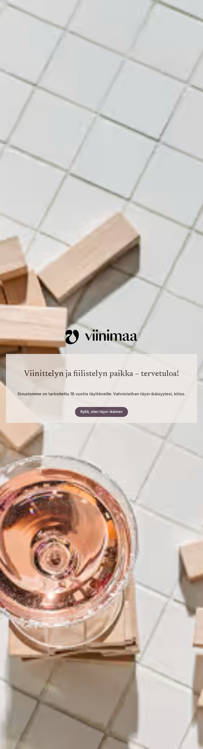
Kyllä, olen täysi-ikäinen (101, 411)
